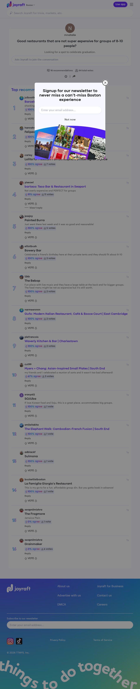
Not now (70, 119)
